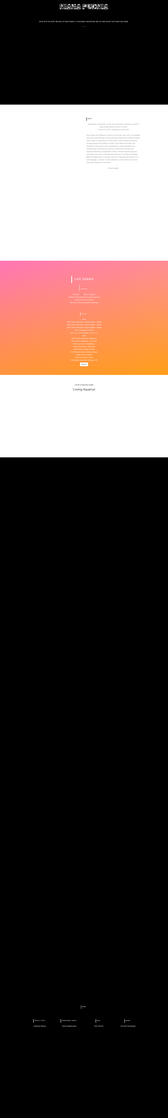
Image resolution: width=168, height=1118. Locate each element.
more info (93, 341)
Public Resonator (77, 322)
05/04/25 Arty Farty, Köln (84, 300)
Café (81, 294)
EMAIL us (84, 364)
